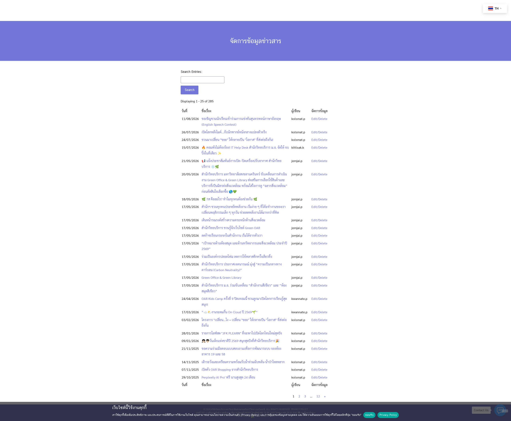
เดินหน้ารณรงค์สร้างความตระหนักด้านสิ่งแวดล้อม (233, 220)
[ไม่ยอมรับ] (505, 410)
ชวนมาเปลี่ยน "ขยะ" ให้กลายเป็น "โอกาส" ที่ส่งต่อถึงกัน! (237, 139)
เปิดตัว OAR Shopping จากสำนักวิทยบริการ (230, 369)
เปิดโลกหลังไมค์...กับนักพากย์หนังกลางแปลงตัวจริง (234, 132)
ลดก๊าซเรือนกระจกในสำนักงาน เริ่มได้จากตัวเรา (232, 235)
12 (318, 396)
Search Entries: (191, 72)
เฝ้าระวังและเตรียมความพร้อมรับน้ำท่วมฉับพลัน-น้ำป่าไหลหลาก (243, 362)
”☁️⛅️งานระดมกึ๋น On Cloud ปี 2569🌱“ (230, 312)
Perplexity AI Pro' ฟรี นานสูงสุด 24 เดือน (228, 377)
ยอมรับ (369, 414)
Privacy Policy (388, 414)
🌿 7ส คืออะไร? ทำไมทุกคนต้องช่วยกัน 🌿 (229, 199)
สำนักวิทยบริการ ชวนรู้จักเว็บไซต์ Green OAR (231, 228)
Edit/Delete (319, 119)
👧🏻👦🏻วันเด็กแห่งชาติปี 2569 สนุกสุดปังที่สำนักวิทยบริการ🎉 (240, 341)
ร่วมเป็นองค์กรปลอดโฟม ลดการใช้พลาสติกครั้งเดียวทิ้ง (237, 256)
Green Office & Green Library (221, 277)
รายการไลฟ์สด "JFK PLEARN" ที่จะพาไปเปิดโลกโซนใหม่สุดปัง (242, 333)
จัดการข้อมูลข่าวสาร (255, 40)
